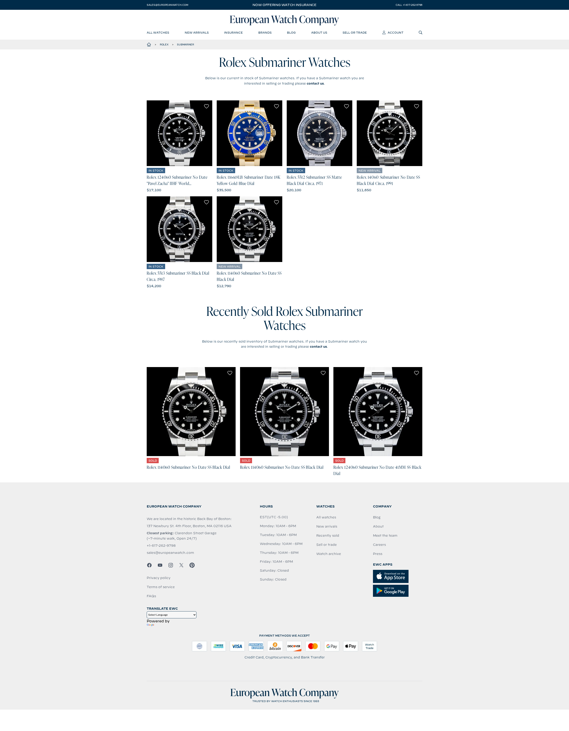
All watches (326, 517)
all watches (158, 32)
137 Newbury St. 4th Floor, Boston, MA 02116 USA (189, 526)
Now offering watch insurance (284, 5)
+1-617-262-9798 (161, 545)
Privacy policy (158, 578)
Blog (377, 517)
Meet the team (385, 535)
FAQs (151, 596)
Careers (379, 544)
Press (377, 554)
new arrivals (197, 32)
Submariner (185, 44)
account (395, 32)
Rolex (164, 44)
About (378, 526)
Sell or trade (326, 544)
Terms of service (161, 587)
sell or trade (355, 32)
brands (265, 32)
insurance (233, 32)
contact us (315, 83)
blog (291, 32)
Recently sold (327, 535)
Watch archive (328, 554)
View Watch (179, 133)
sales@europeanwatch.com (167, 5)
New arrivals (326, 526)
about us (319, 32)
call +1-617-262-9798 (409, 5)
